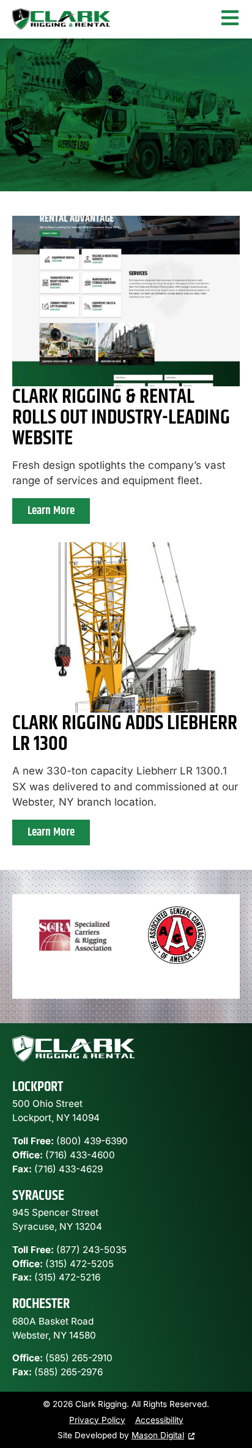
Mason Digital (158, 1435)
